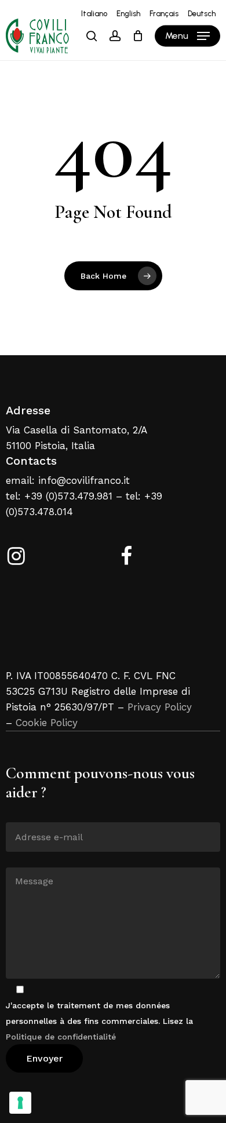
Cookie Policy (47, 722)
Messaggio (27, 858)
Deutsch (202, 13)
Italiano (94, 13)
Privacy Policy (159, 707)
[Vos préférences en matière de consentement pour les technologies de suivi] (20, 1103)
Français (164, 13)
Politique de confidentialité (61, 1036)
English (128, 13)
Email (17, 813)
